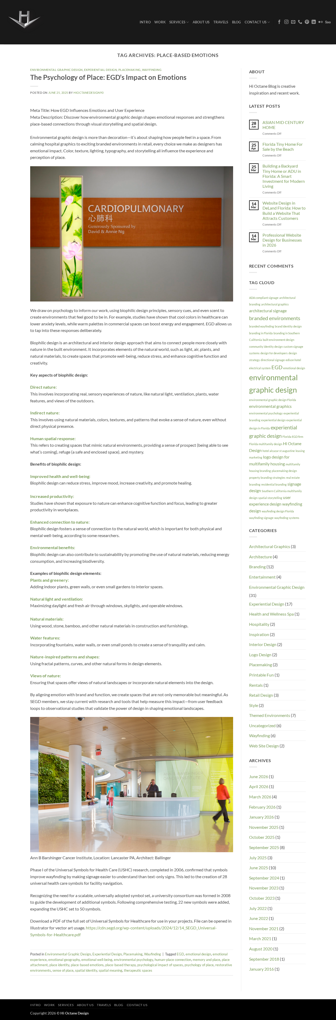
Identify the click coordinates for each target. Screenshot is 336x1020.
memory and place (206, 959)
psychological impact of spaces (160, 965)
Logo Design (260, 654)
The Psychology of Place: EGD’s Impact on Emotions (108, 77)
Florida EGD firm (292, 436)
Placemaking (129, 69)
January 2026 (261, 816)
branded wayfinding (261, 326)
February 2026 (262, 806)
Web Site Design (264, 745)
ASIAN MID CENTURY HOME (283, 125)
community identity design (266, 346)
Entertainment (262, 576)
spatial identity (86, 970)
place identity (59, 965)
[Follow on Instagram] (286, 22)
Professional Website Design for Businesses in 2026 (282, 239)
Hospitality (259, 624)
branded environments (274, 318)
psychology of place (199, 965)
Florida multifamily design (265, 444)
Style (253, 705)
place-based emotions (87, 965)
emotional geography (64, 959)
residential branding (274, 484)
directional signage (273, 360)
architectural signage (268, 310)
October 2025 (262, 837)
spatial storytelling (270, 497)
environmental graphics (270, 406)
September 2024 (264, 877)
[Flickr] (320, 22)
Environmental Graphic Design (56, 69)
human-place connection (173, 959)
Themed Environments (269, 715)
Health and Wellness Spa (271, 613)
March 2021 (260, 938)
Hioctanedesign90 (88, 92)
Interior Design (262, 644)
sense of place (63, 970)
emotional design (198, 954)
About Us (201, 22)
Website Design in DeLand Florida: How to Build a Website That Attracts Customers (284, 210)
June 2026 (258, 776)
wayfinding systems (286, 517)
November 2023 (264, 887)
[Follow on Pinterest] (307, 22)
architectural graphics (275, 304)
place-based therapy (120, 965)
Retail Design (261, 695)
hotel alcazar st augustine (278, 450)
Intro (145, 22)
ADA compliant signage (264, 297)
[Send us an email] (293, 22)
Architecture (260, 556)
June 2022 (258, 918)
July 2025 (258, 857)
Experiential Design (100, 69)
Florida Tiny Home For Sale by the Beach (282, 147)
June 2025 (258, 867)
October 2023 (262, 898)
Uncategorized (262, 725)
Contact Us (256, 22)
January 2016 (261, 968)
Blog (236, 22)
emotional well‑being (96, 959)
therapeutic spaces (138, 970)
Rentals (256, 685)
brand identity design (288, 326)
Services (177, 22)
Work (160, 22)
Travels (220, 22)
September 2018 (264, 958)
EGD (180, 954)
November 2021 (264, 928)
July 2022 (258, 908)
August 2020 (260, 948)
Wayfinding (152, 69)
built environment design (278, 339)
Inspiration (259, 634)
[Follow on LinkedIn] (314, 22)
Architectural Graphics (269, 546)
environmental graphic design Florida (272, 400)
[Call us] (300, 22)
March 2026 (260, 796)
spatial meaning (110, 970)
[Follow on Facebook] (279, 22)
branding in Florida (261, 333)
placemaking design (284, 470)
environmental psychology (133, 959)
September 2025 (264, 847)
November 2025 (264, 827)
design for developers (274, 353)
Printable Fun (261, 674)
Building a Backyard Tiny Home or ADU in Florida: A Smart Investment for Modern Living (283, 176)
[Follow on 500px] (328, 22)
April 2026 (258, 786)
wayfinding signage (261, 517)
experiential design (273, 420)
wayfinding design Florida (278, 511)
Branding (257, 566)
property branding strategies (267, 477)
